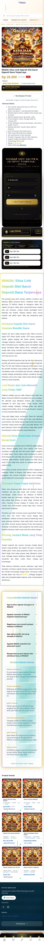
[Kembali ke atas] (40, 928)
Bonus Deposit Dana (9, 246)
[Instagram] (8, 907)
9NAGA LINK (10, 24)
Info (38, 232)
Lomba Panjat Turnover (22, 246)
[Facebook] (3, 907)
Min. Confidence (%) (14, 192)
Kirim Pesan (10, 898)
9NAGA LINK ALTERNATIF (10, 916)
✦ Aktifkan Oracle (22, 202)
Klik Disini (23, 145)
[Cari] (4, 15)
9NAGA (5, 20)
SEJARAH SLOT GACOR (18, 20)
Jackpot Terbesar (34, 246)
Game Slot (10, 176)
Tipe (8, 184)
